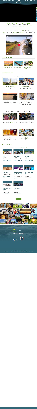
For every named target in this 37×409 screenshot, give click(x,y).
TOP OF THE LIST (8, 25)
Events (13, 0)
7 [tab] (20, 69)
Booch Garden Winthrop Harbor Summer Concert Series (18, 189)
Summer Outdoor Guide (4, 0)
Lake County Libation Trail (21, 32)
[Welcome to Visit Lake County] (19, 2)
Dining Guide (26, 137)
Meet (26, 2)
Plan (23, 2)
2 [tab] (16, 69)
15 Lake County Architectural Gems (10, 86)
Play (5, 2)
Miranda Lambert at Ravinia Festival (6, 172)
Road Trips (9, 0)
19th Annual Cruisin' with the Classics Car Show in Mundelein (7, 189)
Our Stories (34, 0)
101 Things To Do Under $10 (26, 121)
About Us (30, 0)
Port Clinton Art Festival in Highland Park (18, 156)
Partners (29, 2)
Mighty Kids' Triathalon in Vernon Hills (29, 156)
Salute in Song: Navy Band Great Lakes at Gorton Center (29, 173)
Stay (14, 2)
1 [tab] (15, 69)
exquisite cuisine (15, 32)
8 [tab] (21, 69)
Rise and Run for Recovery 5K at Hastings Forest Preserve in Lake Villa (18, 173)
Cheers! (10, 137)
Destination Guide (26, 0)
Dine (8, 2)
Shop (11, 2)
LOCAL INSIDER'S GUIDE (24, 25)
